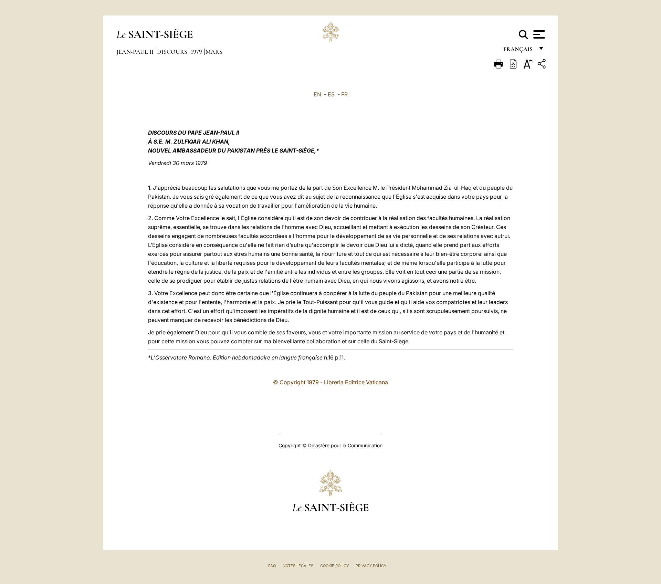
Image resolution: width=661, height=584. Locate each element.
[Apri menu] (538, 34)
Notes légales (298, 565)
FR (344, 94)
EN (317, 94)
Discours (173, 51)
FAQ (272, 565)
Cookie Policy (334, 565)
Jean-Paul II (135, 51)
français (519, 50)
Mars (214, 51)
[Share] (542, 65)
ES (331, 94)
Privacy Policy (371, 565)
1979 (197, 51)
